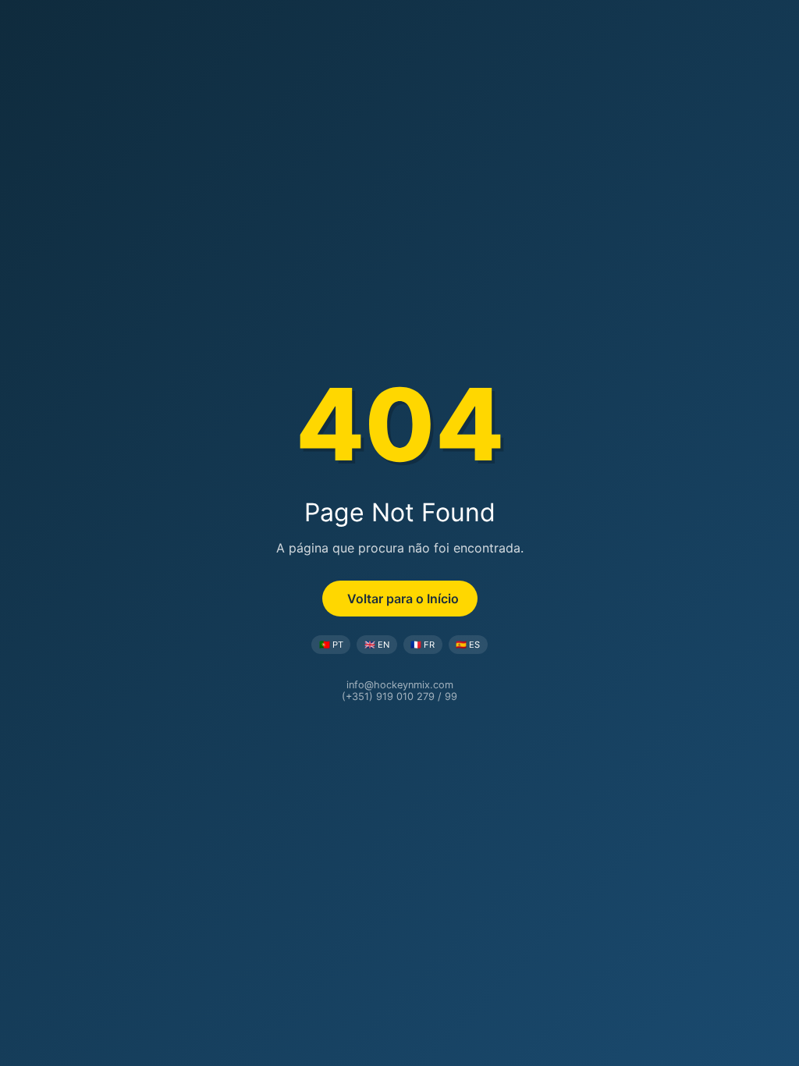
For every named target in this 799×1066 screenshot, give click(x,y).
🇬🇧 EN (376, 644)
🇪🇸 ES (468, 644)
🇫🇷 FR (422, 644)
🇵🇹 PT (331, 644)
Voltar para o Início (403, 598)
